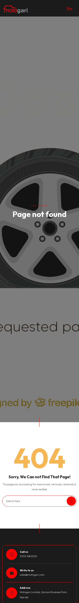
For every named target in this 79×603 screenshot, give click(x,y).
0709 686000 (28, 556)
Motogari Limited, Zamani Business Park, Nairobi (43, 595)
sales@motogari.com (32, 574)
